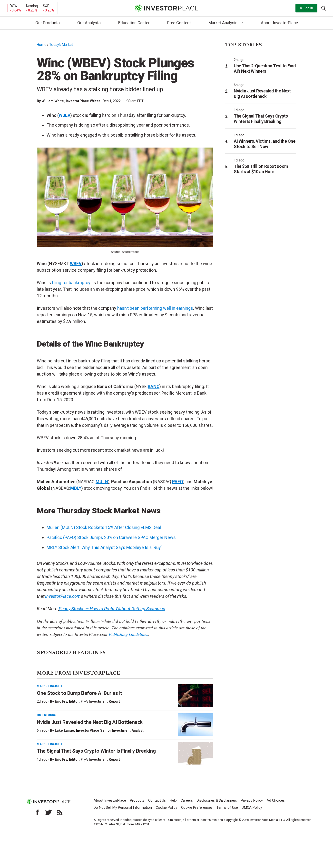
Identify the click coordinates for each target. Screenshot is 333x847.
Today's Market (61, 45)
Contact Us (157, 800)
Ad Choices (276, 800)
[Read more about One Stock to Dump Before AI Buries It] (195, 695)
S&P (46, 6)
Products (137, 800)
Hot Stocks (46, 715)
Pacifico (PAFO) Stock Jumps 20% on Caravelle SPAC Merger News (111, 537)
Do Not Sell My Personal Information (123, 808)
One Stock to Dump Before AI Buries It (79, 693)
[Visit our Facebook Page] (37, 812)
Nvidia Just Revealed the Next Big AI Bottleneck (90, 722)
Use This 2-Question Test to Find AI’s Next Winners (265, 68)
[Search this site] (323, 8)
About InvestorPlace (279, 22)
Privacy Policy (252, 800)
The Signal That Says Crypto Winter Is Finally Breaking (96, 751)
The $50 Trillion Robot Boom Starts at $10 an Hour (261, 169)
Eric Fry (61, 701)
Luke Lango (64, 730)
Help (173, 800)
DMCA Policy (252, 808)
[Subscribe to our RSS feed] (59, 812)
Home (41, 45)
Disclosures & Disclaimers (217, 800)
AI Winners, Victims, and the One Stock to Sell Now (264, 144)
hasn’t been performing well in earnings (155, 308)
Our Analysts (89, 22)
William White (53, 101)
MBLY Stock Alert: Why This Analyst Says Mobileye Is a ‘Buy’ (104, 547)
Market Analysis (222, 22)
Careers (187, 800)
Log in (308, 8)
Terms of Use (227, 808)
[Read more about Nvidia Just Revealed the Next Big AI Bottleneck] (195, 724)
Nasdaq (32, 6)
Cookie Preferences (197, 808)
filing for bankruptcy (71, 282)
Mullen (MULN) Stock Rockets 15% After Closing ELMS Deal (104, 527)
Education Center (134, 22)
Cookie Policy (166, 808)
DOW (13, 6)
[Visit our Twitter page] (48, 812)
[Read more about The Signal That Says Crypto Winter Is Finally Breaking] (195, 753)
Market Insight (49, 686)
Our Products (47, 22)
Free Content (179, 22)
